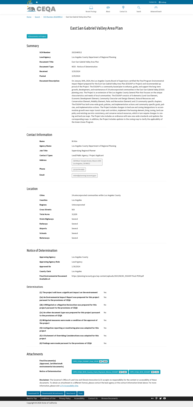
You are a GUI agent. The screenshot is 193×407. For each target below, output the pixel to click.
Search (139, 11)
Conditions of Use (47, 398)
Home (29, 17)
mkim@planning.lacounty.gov (84, 175)
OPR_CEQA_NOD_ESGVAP (144, 372)
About (108, 11)
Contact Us (152, 2)
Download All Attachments (52, 393)
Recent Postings (91, 11)
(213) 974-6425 (78, 169)
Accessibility (79, 398)
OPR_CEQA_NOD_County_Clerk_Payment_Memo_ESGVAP (99, 372)
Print (81, 393)
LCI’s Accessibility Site (69, 386)
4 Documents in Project (37, 36)
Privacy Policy (64, 398)
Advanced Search (156, 11)
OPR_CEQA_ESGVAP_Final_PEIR (90, 361)
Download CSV (33, 393)
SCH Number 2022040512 (52, 17)
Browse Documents (109, 398)
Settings (163, 2)
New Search (70, 393)
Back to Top (32, 398)
